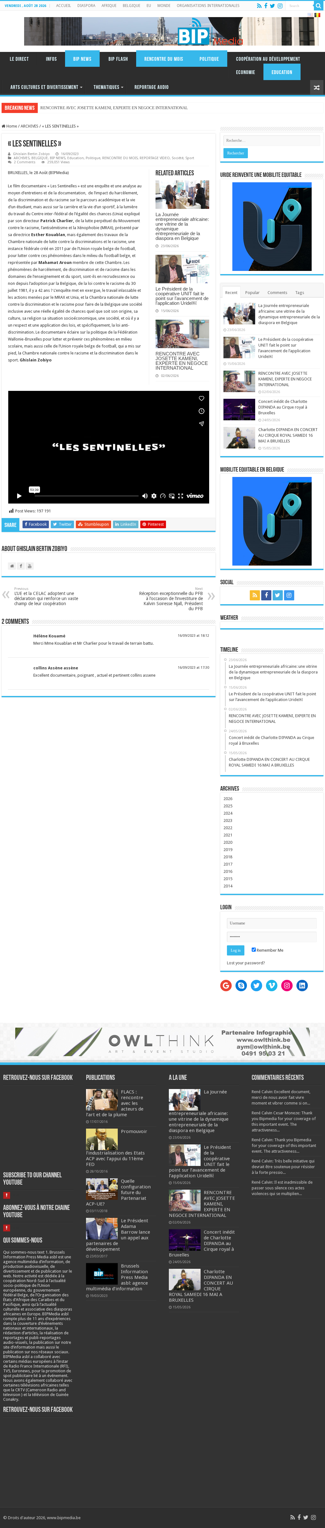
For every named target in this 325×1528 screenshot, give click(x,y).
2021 (227, 835)
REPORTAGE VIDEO (155, 158)
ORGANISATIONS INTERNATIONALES (208, 5)
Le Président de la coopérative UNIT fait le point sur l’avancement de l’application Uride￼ (182, 296)
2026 (227, 798)
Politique (209, 59)
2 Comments (25, 162)
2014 (227, 886)
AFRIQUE (109, 5)
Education (282, 72)
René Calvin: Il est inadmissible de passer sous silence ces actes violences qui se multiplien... (282, 1188)
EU (149, 5)
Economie (245, 72)
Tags (299, 292)
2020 (227, 842)
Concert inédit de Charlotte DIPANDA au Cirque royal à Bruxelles (282, 407)
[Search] (318, 5)
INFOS (51, 59)
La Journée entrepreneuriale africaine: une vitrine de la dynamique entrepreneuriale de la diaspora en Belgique (182, 226)
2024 (227, 813)
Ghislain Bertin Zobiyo (31, 154)
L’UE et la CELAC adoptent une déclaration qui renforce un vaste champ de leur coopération (46, 596)
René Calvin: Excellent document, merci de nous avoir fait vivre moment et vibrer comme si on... (281, 1097)
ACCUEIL (63, 5)
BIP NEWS (82, 59)
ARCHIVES (29, 126)
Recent (231, 292)
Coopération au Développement (268, 59)
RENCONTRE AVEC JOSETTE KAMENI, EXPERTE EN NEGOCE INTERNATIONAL (182, 361)
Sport (189, 158)
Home (11, 126)
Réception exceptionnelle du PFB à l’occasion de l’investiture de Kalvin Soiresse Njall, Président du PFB (171, 599)
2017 (227, 864)
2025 (227, 806)
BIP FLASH (118, 59)
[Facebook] (265, 6)
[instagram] (280, 6)
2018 (227, 857)
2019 (227, 849)
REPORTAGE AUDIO (152, 87)
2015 (227, 878)
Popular (252, 292)
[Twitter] (272, 6)
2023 (227, 820)
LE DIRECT (19, 59)
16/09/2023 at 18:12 (193, 636)
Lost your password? (246, 963)
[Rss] (259, 6)
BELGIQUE (131, 5)
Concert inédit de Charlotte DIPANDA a (74, 107)
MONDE (163, 5)
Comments (277, 292)
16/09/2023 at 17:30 (193, 668)
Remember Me (269, 950)
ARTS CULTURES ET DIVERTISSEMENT (44, 87)
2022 (227, 827)
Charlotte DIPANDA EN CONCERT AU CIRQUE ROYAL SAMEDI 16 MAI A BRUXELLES (288, 435)
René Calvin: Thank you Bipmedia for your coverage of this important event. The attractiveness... (284, 1145)
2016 (227, 871)
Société (177, 158)
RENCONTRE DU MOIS (163, 59)
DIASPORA (86, 5)
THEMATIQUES (106, 87)
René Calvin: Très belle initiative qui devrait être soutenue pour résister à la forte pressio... (283, 1167)
